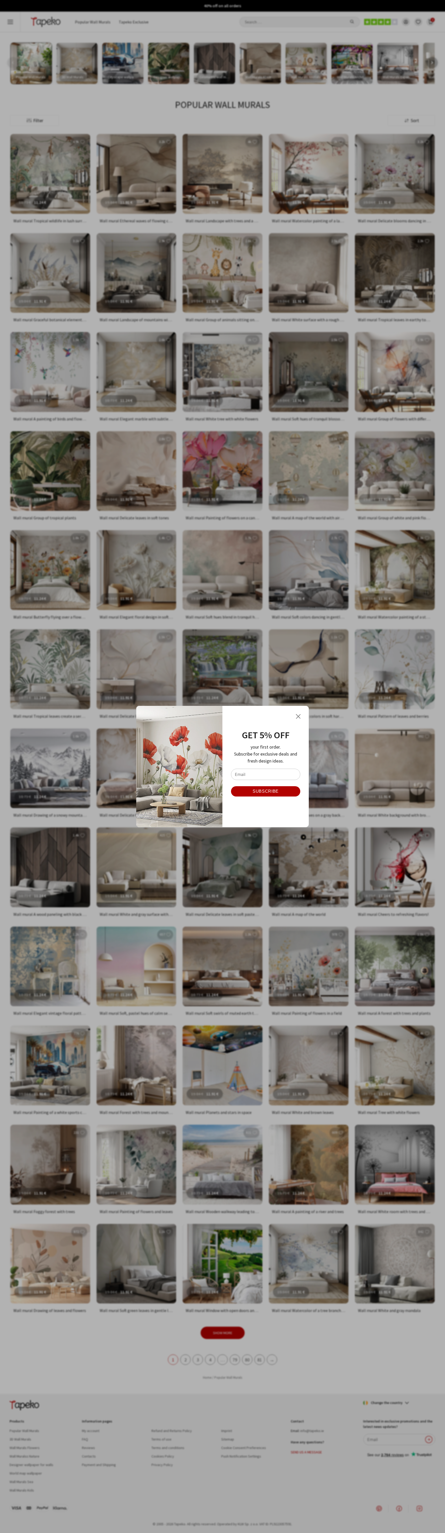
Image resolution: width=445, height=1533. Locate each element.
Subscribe (266, 791)
